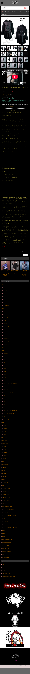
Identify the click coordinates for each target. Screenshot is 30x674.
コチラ (11, 106)
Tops (3, 284)
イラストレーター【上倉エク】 (10, 527)
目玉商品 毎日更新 (6, 551)
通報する (25, 254)
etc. (4, 416)
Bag (4, 359)
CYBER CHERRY (5, 557)
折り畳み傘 (6, 389)
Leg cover (6, 380)
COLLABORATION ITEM (7, 506)
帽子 (5, 362)
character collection (6, 542)
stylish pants (6, 326)
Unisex (3, 533)
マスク (5, 404)
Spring (3, 470)
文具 (5, 401)
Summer (4, 473)
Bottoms (4, 308)
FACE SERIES (5, 437)
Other (5, 335)
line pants (6, 332)
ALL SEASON (5, 482)
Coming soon (5, 464)
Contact (4, 570)
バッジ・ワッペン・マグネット (10, 410)
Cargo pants (6, 344)
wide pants (6, 329)
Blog (4, 567)
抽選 (3, 554)
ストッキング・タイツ (8, 392)
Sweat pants (6, 311)
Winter (3, 479)
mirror (5, 377)
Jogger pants (6, 338)
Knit (4, 302)
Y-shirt (5, 299)
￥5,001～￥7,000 (6, 497)
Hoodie (5, 296)
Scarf (5, 368)
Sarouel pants (7, 314)
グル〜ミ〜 (6, 521)
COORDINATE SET (6, 548)
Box (3, 461)
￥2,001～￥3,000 (6, 488)
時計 (5, 374)
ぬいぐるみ (6, 365)
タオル (5, 407)
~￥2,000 (4, 485)
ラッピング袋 (6, 419)
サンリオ (5, 518)
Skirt (5, 320)
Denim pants (6, 341)
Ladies (3, 530)
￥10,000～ (4, 503)
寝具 (5, 398)
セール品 (4, 458)
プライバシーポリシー (8, 573)
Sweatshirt (6, 293)
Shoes (5, 356)
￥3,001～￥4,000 (6, 491)
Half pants (6, 317)
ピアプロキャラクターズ (9, 509)
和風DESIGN (5, 443)
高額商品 (4, 467)
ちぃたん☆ (6, 512)
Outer (3, 347)
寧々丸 (5, 524)
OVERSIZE (4, 440)
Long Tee (5, 290)
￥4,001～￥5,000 (6, 494)
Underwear (6, 386)
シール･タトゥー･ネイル (9, 413)
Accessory (6, 353)
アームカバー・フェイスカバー (10, 383)
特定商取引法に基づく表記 (9, 576)
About (4, 564)
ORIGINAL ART (7, 545)
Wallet (5, 371)
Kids (3, 422)
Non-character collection (7, 539)
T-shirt (5, 287)
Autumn (4, 476)
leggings (5, 323)
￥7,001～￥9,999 (6, 500)
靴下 (5, 395)
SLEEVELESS (6, 305)
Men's (3, 536)
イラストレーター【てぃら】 (10, 515)
